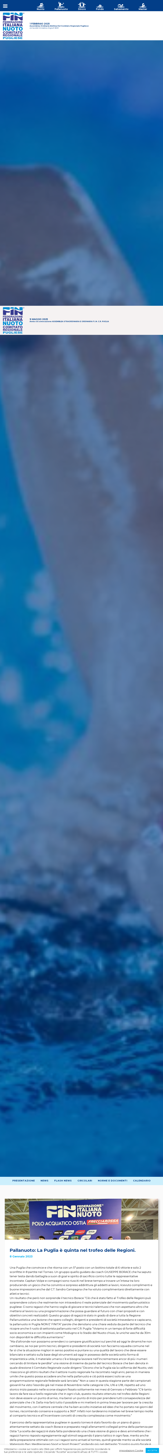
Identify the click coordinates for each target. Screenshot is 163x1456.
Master (143, 9)
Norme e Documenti (112, 1180)
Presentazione (23, 1180)
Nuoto (40, 9)
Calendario (142, 1180)
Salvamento (121, 9)
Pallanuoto (61, 9)
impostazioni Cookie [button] (131, 1450)
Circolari (85, 1180)
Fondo (100, 9)
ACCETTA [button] (152, 1450)
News (45, 1180)
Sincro (82, 9)
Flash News (63, 1180)
